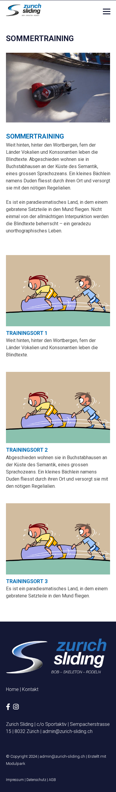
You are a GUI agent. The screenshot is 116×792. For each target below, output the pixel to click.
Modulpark (15, 763)
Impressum (15, 780)
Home (12, 689)
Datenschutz (36, 780)
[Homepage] (24, 9)
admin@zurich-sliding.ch (68, 731)
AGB (52, 780)
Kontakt (30, 689)
